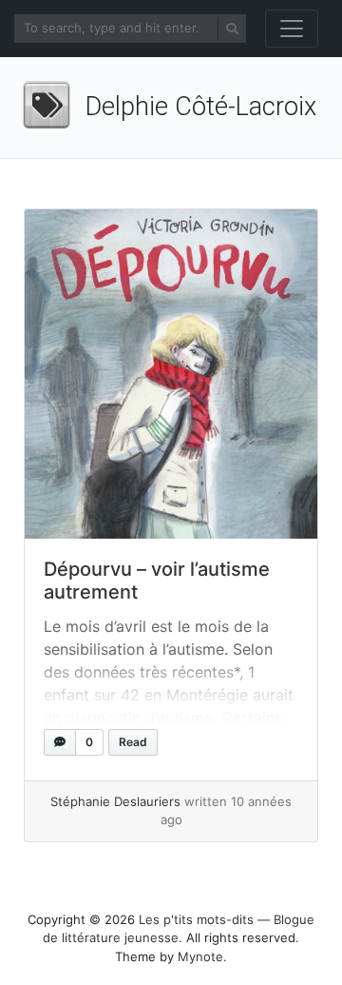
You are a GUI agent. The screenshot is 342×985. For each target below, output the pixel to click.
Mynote (200, 956)
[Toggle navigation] (291, 29)
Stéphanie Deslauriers (115, 801)
